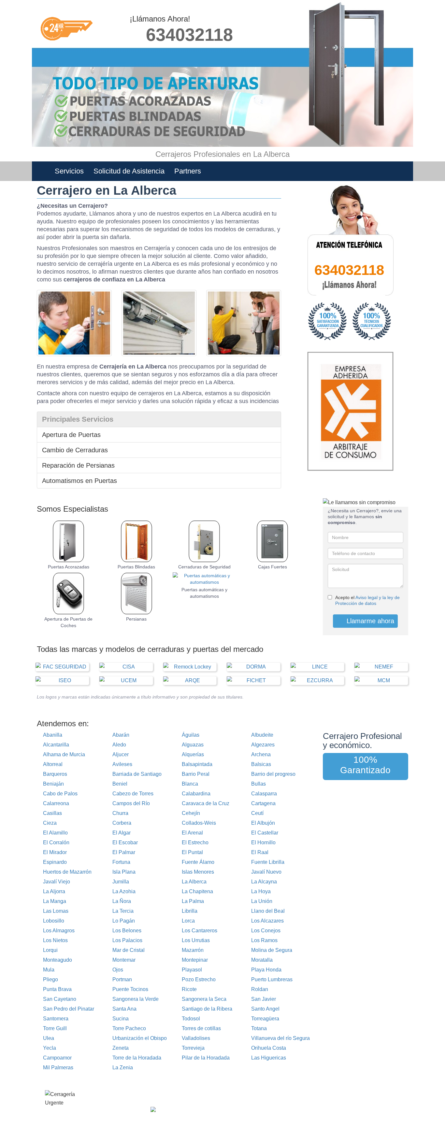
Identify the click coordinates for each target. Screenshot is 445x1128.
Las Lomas (55, 911)
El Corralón (56, 842)
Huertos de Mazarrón (67, 872)
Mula (48, 969)
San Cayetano (59, 999)
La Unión (261, 901)
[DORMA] (253, 666)
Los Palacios (127, 940)
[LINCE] (317, 666)
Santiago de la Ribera (207, 1009)
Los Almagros (59, 930)
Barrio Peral (195, 774)
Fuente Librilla (267, 862)
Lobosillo (53, 921)
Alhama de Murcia (64, 754)
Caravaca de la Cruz (205, 803)
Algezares (263, 744)
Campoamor (57, 1057)
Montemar (124, 960)
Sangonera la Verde (135, 999)
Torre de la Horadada (136, 1057)
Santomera (55, 1018)
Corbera (121, 823)
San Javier (263, 999)
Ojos (117, 969)
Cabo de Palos (60, 793)
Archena (261, 754)
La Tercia (123, 911)
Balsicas (261, 764)
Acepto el (367, 600)
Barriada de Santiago (137, 774)
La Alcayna (264, 881)
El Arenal (192, 832)
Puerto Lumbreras (272, 979)
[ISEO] (62, 680)
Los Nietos (55, 940)
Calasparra (264, 793)
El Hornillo (263, 842)
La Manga (54, 901)
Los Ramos (264, 940)
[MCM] (381, 680)
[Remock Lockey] (190, 666)
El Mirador (55, 852)
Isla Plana (124, 872)
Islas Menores (198, 872)
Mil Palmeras (58, 1067)
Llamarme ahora (369, 620)
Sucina (120, 1018)
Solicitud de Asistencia (129, 171)
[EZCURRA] (317, 680)
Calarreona (56, 803)
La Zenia (122, 1067)
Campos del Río (131, 803)
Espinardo (55, 862)
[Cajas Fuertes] (272, 541)
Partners (187, 171)
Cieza (50, 823)
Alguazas (193, 744)
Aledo (119, 744)
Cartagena (263, 803)
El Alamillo (55, 832)
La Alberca (194, 881)
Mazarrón (193, 950)
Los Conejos (265, 930)
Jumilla (120, 881)
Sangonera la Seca (204, 999)
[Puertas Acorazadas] (68, 541)
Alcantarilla (56, 744)
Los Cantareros (199, 930)
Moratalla (262, 960)
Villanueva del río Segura (280, 1038)
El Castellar (264, 832)
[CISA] (126, 666)
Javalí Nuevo (266, 872)
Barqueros (55, 774)
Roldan (259, 989)
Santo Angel (265, 1009)
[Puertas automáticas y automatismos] (204, 578)
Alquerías (193, 754)
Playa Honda (266, 969)
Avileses (122, 764)
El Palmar (123, 852)
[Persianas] (136, 593)
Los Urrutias (196, 940)
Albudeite (262, 735)
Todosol (191, 1018)
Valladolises (196, 1038)
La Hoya (261, 891)
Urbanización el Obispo (139, 1038)
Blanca (190, 784)
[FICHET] (253, 680)
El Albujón (263, 823)
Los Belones (126, 930)
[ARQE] (190, 680)
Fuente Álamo (198, 862)
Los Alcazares (267, 921)
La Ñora (121, 901)
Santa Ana (124, 1009)
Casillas (52, 813)
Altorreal (53, 764)
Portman (122, 979)
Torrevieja (193, 1048)
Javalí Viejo (56, 881)
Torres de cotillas (201, 1028)
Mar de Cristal (128, 950)
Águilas (190, 735)
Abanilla (52, 735)
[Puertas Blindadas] (136, 541)
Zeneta (120, 1048)
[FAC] (62, 666)
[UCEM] (126, 680)
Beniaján (53, 784)
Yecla (49, 1048)
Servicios (69, 171)
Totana (259, 1028)
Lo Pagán (123, 921)
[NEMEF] (381, 666)
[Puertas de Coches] (68, 593)
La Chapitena (197, 891)
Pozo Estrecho (199, 979)
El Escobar (125, 842)
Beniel (119, 784)
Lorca (188, 921)
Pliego (50, 979)
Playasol (192, 969)
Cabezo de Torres (132, 793)
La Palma (193, 901)
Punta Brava (57, 989)
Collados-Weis (199, 823)
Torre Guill (55, 1028)
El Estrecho (195, 842)
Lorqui (50, 950)
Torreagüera (265, 1018)
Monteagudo (57, 960)
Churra (120, 813)
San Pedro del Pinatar (68, 1009)
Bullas (258, 784)
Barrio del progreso (273, 774)
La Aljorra (54, 891)
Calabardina (196, 793)
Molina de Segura (271, 950)
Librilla (189, 911)
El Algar (121, 832)
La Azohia (124, 891)
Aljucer (120, 754)
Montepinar (195, 960)
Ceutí (257, 813)
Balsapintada (197, 764)
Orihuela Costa (268, 1048)
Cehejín (191, 813)
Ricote (189, 989)
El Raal (259, 852)
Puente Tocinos (130, 989)
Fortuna (121, 862)
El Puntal (192, 852)
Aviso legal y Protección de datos (230, 1097)
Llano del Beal (268, 911)
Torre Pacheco (129, 1028)
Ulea (48, 1038)
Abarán (120, 735)
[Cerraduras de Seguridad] (204, 541)
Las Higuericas (268, 1057)
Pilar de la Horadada (206, 1057)
